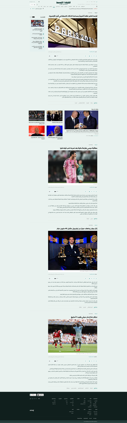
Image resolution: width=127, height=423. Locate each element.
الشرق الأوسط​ (83, 6)
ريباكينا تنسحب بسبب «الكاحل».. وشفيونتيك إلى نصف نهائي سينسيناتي (37, 47)
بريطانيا (68, 388)
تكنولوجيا (62, 6)
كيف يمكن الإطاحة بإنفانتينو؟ (57, 122)
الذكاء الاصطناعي (82, 103)
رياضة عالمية (90, 12)
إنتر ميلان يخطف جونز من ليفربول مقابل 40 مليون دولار (77, 228)
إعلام (72, 405)
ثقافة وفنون (70, 6)
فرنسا (76, 103)
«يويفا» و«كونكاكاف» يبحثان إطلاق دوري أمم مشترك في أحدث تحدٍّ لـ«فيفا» (37, 42)
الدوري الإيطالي (90, 307)
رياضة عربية (95, 413)
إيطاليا (80, 307)
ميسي (92, 218)
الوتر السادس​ (71, 402)
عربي (96, 1)
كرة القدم (86, 388)
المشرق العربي (94, 405)
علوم (66, 402)
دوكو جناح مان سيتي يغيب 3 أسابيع (84, 317)
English (94, 1)
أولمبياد (87, 103)
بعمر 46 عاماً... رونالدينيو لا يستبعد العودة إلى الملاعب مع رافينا (37, 38)
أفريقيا (90, 405)
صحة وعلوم (66, 6)
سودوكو (72, 413)
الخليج (95, 402)
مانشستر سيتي (73, 388)
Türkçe (92, 1)
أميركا (88, 218)
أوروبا (90, 402)
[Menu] (96, 6)
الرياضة (54, 6)
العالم (79, 6)
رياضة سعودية (95, 411)
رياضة (92, 103)
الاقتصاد (74, 6)
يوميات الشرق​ (58, 6)
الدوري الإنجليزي (80, 388)
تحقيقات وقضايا (89, 413)
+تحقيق (90, 414)
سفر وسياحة (54, 402)
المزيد (38, 6)
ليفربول (84, 307)
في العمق (51, 6)
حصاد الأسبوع (89, 411)
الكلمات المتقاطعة (71, 411)
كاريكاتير (84, 402)
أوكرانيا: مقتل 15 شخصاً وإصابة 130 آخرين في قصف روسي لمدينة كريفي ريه (81, 8)
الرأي (76, 6)
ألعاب (41, 6)
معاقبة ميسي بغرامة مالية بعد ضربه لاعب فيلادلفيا (78, 148)
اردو (89, 1)
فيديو (47, 6)
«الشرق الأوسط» (91, 51)
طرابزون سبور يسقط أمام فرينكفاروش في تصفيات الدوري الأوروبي (37, 30)
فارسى (87, 1)
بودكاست (44, 6)
